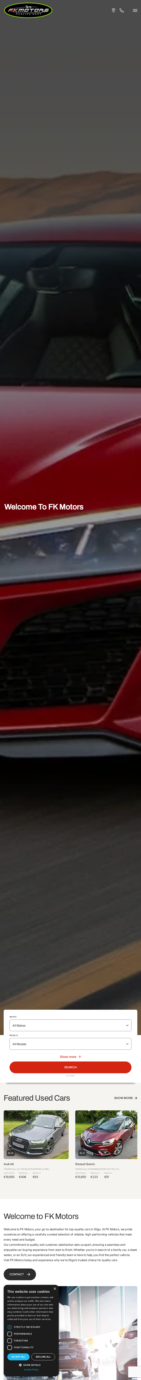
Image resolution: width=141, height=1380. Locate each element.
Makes (13, 1017)
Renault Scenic (85, 1164)
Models (14, 1035)
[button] (31, 1365)
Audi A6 (9, 1164)
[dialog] (31, 1330)
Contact (17, 1274)
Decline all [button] (43, 1356)
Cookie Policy (31, 1369)
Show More (123, 1098)
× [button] (54, 1288)
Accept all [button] (18, 1356)
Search (70, 1067)
